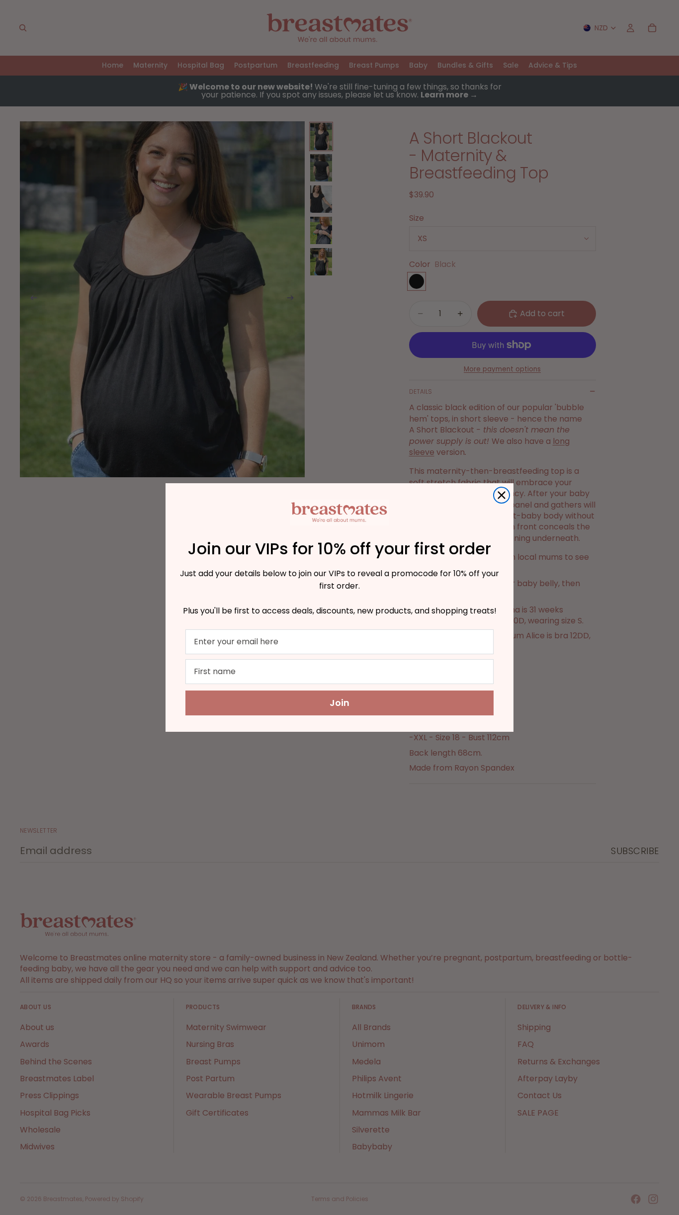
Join (339, 702)
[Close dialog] (501, 495)
